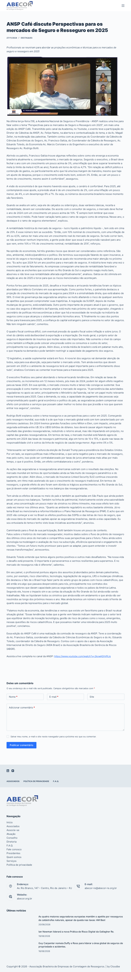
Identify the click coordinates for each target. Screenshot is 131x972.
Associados (13, 781)
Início (10, 822)
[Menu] (123, 5)
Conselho (12, 837)
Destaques (26, 38)
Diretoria (11, 841)
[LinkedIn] (8, 770)
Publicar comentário (21, 745)
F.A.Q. (56, 781)
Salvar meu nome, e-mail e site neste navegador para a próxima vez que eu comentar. (53, 736)
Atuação (11, 833)
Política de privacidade (36, 781)
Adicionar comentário (22, 707)
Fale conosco (14, 849)
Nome (13, 696)
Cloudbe (115, 966)
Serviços (11, 860)
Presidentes (13, 853)
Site (92, 696)
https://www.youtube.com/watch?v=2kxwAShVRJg (82, 656)
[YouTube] (13, 770)
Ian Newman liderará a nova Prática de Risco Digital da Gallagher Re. (76, 931)
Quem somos (14, 857)
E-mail (53, 696)
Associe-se (13, 830)
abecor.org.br (24, 898)
